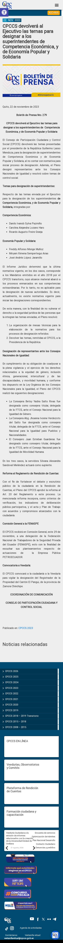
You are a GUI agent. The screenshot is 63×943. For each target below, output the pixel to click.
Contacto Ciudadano (45, 844)
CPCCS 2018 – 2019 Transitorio (22, 715)
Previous (6, 847)
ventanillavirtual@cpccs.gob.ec (19, 938)
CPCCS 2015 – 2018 (15, 721)
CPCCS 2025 (11, 676)
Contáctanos (11, 935)
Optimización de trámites (43, 836)
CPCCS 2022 (11, 693)
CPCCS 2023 (25, 628)
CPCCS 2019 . (12, 710)
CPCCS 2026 (11, 671)
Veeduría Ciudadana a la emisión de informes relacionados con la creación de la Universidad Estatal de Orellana (19, 838)
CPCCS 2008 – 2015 (15, 727)
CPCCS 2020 (11, 704)
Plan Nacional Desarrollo (44, 840)
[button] (4, 12)
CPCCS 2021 (11, 699)
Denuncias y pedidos (45, 847)
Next (34, 847)
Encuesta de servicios (45, 833)
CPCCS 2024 (11, 682)
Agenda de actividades (31, 928)
